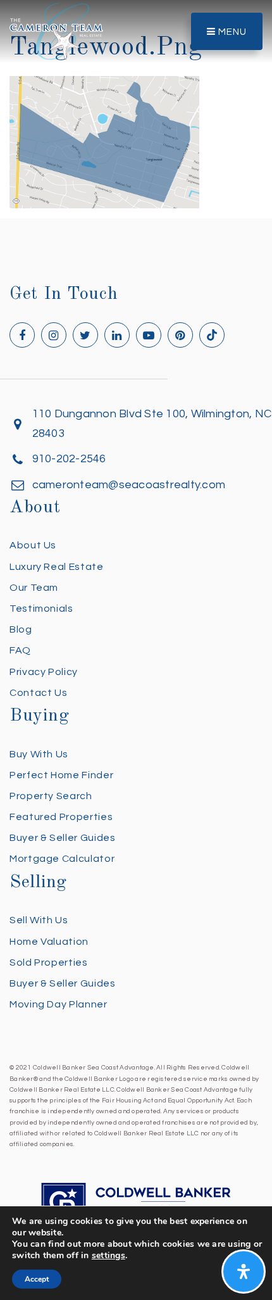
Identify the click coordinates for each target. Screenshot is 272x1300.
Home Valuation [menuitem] (49, 942)
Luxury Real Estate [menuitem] (56, 567)
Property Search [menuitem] (50, 796)
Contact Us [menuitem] (38, 693)
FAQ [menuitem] (20, 650)
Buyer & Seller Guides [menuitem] (62, 838)
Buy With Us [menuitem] (38, 754)
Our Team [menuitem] (33, 588)
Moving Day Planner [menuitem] (58, 1004)
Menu (231, 32)
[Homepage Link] (56, 31)
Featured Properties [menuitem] (61, 817)
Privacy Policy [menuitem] (43, 672)
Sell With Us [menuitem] (38, 920)
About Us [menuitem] (32, 545)
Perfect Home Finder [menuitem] (61, 775)
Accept (37, 1279)
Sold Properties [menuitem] (48, 962)
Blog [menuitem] (20, 629)
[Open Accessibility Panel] (243, 1271)
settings (108, 1255)
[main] (136, 104)
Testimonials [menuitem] (41, 608)
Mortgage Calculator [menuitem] (61, 859)
